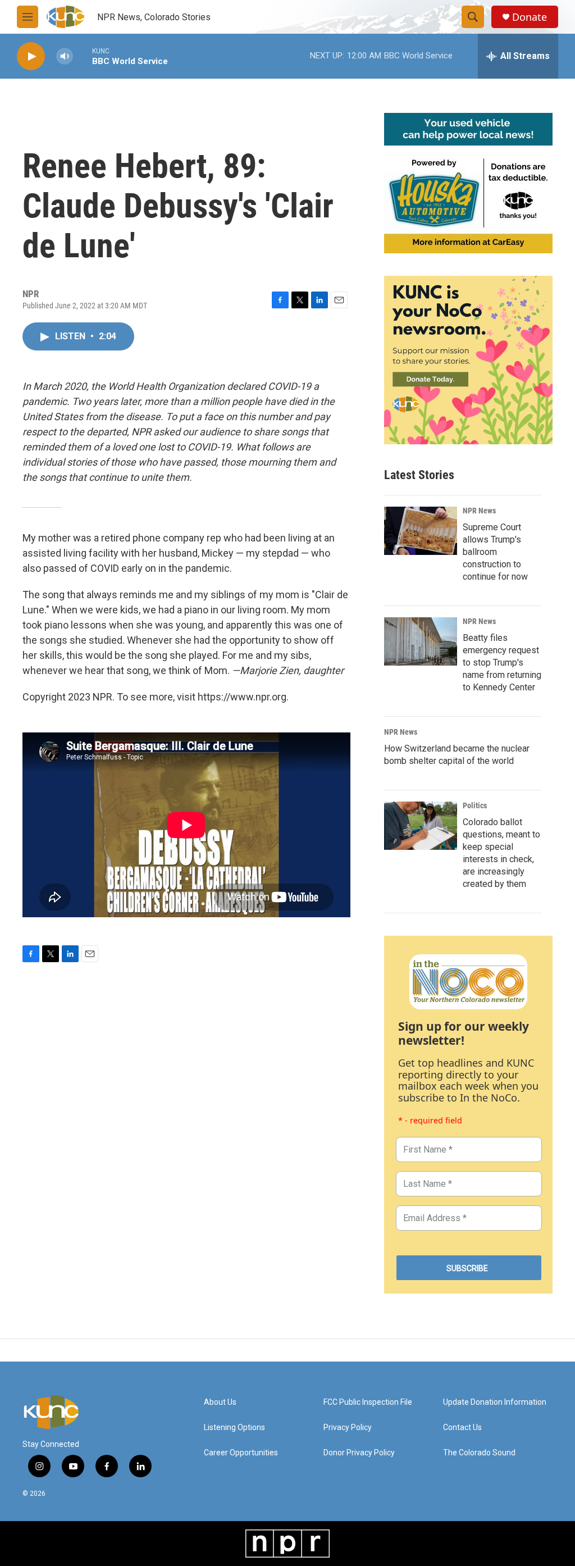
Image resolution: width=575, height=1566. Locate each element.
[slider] (82, 56)
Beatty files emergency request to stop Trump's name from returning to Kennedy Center (502, 662)
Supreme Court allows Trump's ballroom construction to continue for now (495, 552)
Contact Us (462, 1427)
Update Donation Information (494, 1402)
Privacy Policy (347, 1427)
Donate (529, 17)
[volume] (64, 56)
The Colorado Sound (479, 1453)
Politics (475, 805)
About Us (220, 1402)
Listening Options (234, 1427)
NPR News (479, 510)
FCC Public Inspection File (367, 1402)
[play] (31, 56)
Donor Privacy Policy (359, 1453)
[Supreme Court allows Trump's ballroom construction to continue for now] (420, 531)
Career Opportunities (241, 1453)
